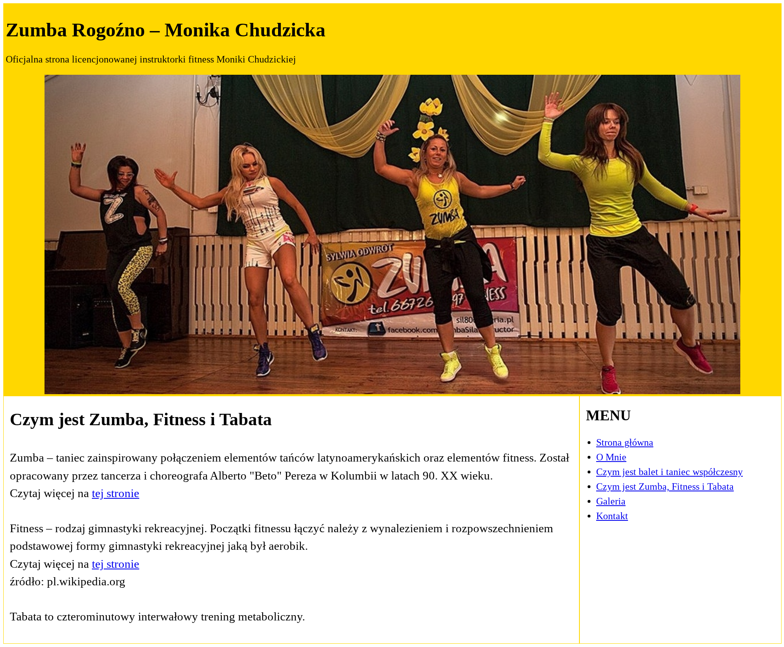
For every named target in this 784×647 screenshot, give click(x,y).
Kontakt (612, 516)
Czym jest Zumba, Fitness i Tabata (665, 486)
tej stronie (115, 493)
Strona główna (624, 442)
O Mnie (611, 457)
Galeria (611, 501)
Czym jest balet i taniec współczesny (669, 471)
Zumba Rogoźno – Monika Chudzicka (165, 29)
